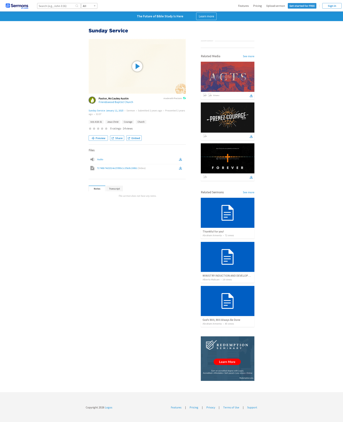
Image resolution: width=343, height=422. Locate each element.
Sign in (332, 6)
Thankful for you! (213, 231)
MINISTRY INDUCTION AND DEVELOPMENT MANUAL (235, 275)
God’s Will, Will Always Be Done (221, 320)
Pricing (257, 6)
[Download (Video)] (181, 168)
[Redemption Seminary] (227, 358)
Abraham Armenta (212, 235)
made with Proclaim (172, 98)
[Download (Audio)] (181, 159)
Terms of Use (231, 407)
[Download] (251, 95)
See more (248, 56)
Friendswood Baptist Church (116, 102)
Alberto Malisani (211, 279)
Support (252, 407)
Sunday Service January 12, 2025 (106, 110)
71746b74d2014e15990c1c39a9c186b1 (121, 168)
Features (243, 6)
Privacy (210, 407)
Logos (108, 407)
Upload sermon (275, 6)
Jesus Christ (112, 121)
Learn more (206, 16)
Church (141, 121)
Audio (100, 159)
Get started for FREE (302, 6)
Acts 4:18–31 (96, 121)
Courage (128, 121)
